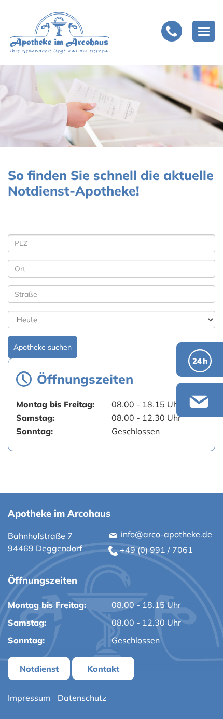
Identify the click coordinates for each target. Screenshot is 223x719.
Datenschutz (82, 698)
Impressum (29, 698)
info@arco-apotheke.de (165, 534)
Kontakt (103, 668)
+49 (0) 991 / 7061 (155, 550)
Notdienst (39, 668)
